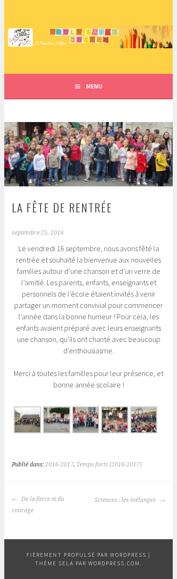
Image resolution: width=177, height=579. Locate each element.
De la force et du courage (38, 505)
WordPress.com (114, 563)
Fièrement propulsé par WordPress (86, 554)
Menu (94, 86)
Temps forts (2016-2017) (109, 464)
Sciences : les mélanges (125, 500)
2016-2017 (59, 464)
